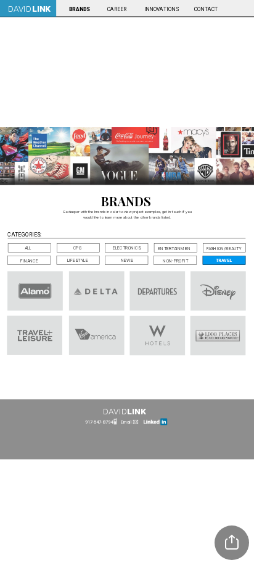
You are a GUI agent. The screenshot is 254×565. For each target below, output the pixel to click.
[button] (232, 542)
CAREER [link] (116, 9)
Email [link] (126, 421)
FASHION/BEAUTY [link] (224, 248)
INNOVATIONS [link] (161, 9)
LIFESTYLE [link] (77, 260)
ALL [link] (28, 248)
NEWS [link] (127, 260)
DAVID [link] (19, 9)
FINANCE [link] (29, 260)
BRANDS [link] (79, 9)
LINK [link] (41, 9)
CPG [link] (77, 248)
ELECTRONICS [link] (127, 248)
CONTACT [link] (206, 9)
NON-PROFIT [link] (175, 260)
